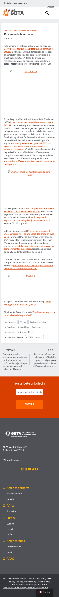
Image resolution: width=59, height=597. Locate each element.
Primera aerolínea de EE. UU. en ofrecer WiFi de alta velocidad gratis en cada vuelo (29, 233)
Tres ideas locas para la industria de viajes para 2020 (29, 314)
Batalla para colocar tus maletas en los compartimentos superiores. (29, 247)
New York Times (25, 332)
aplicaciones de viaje (14, 337)
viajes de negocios (38, 322)
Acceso (50, 6)
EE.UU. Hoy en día (34, 337)
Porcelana (10, 327)
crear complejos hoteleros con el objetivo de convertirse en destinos (29, 210)
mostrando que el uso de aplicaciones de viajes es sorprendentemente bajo (28, 267)
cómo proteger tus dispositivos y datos (27, 303)
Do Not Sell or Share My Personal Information (25, 587)
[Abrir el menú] (4, 564)
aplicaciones (10, 322)
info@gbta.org (14, 459)
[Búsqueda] (47, 13)
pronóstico (10, 332)
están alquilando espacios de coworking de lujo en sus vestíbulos (27, 219)
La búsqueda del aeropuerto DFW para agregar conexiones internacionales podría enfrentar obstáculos (27, 146)
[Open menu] (53, 13)
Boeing (23, 322)
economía (36, 327)
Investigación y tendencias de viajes (21, 31)
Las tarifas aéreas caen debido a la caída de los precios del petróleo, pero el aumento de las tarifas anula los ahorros (44, 358)
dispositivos (23, 327)
